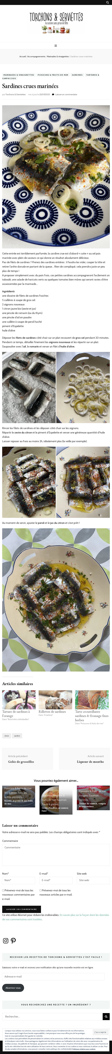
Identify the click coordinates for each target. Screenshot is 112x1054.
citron (6, 736)
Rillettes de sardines (52, 711)
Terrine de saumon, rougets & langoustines (92, 805)
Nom (5, 873)
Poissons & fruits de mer (53, 75)
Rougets (83, 795)
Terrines (83, 799)
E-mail (44, 873)
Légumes (47, 795)
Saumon (61, 799)
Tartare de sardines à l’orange (16, 713)
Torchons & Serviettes (15, 94)
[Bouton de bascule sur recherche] (107, 2)
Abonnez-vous (13, 987)
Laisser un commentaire (66, 94)
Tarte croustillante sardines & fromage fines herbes (91, 715)
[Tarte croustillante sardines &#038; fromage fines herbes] (92, 700)
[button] (29, 387)
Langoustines (93, 786)
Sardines (77, 75)
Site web (82, 873)
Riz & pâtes (10, 792)
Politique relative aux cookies (83, 1049)
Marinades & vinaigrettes (19, 75)
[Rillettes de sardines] (55, 700)
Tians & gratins (50, 804)
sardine (17, 736)
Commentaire (10, 841)
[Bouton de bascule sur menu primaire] (56, 45)
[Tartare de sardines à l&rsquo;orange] (19, 700)
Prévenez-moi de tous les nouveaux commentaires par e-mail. (18, 895)
